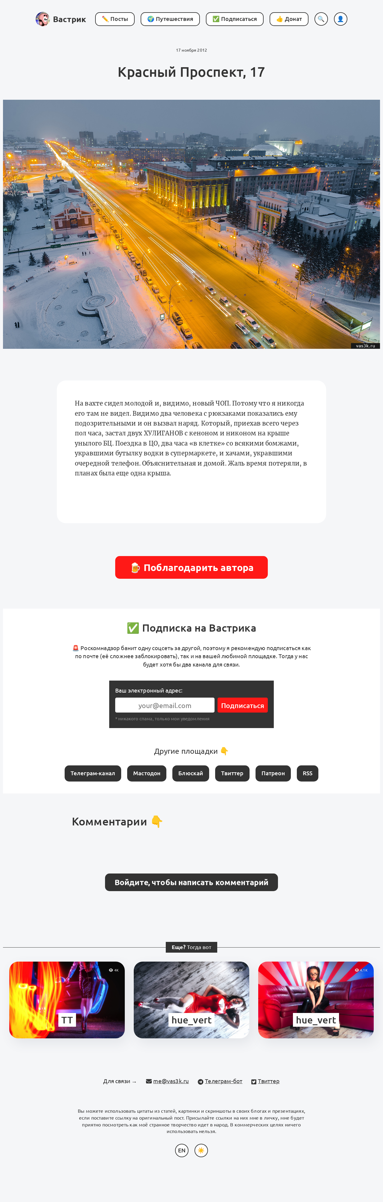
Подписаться (242, 705)
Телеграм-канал (93, 773)
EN (182, 1150)
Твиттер (232, 773)
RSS (307, 773)
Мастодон (146, 773)
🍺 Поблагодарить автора (191, 567)
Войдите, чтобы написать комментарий (192, 882)
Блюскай (190, 773)
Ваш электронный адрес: (149, 690)
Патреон (273, 773)
